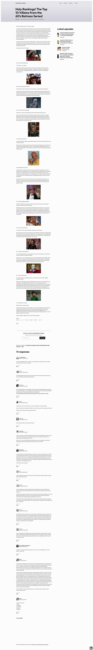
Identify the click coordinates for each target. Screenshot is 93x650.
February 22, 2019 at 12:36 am (23, 402)
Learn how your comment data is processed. (39, 644)
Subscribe (42, 337)
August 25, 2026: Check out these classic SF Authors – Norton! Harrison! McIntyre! (66, 41)
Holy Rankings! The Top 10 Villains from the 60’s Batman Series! (31, 12)
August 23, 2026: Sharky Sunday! (66, 48)
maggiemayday (21, 449)
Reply (17, 366)
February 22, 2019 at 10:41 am (23, 510)
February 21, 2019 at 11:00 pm (23, 372)
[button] (91, 648)
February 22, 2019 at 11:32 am (23, 546)
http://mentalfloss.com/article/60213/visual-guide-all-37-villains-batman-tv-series (32, 393)
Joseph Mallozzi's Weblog (21, 3)
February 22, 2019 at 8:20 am (23, 432)
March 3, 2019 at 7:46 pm (22, 599)
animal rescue (22, 19)
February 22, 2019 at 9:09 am (23, 450)
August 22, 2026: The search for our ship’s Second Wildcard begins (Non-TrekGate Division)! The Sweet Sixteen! (66, 55)
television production (34, 19)
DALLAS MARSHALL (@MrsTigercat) (24, 545)
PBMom (20, 559)
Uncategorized (41, 19)
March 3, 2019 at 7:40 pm (22, 560)
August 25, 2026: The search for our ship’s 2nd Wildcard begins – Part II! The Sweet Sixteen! (67, 34)
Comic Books (27, 19)
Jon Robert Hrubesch (22, 357)
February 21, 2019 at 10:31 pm (23, 358)
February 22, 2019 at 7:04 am (23, 419)
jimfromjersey (21, 431)
